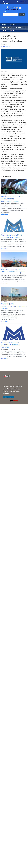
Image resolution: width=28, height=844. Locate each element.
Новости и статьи (7, 27)
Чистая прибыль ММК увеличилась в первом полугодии (10, 344)
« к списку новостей (5, 46)
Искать (22, 14)
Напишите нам (5, 3)
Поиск (12, 30)
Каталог (4, 30)
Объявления (18, 27)
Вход (17, 1)
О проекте (4, 1)
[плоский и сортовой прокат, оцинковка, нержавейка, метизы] (14, 8)
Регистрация (23, 1)
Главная (4, 24)
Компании (13, 24)
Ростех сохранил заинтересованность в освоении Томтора (14, 306)
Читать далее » (4, 214)
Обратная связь (8, 397)
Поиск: (5, 11)
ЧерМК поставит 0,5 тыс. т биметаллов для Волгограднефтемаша (11, 198)
